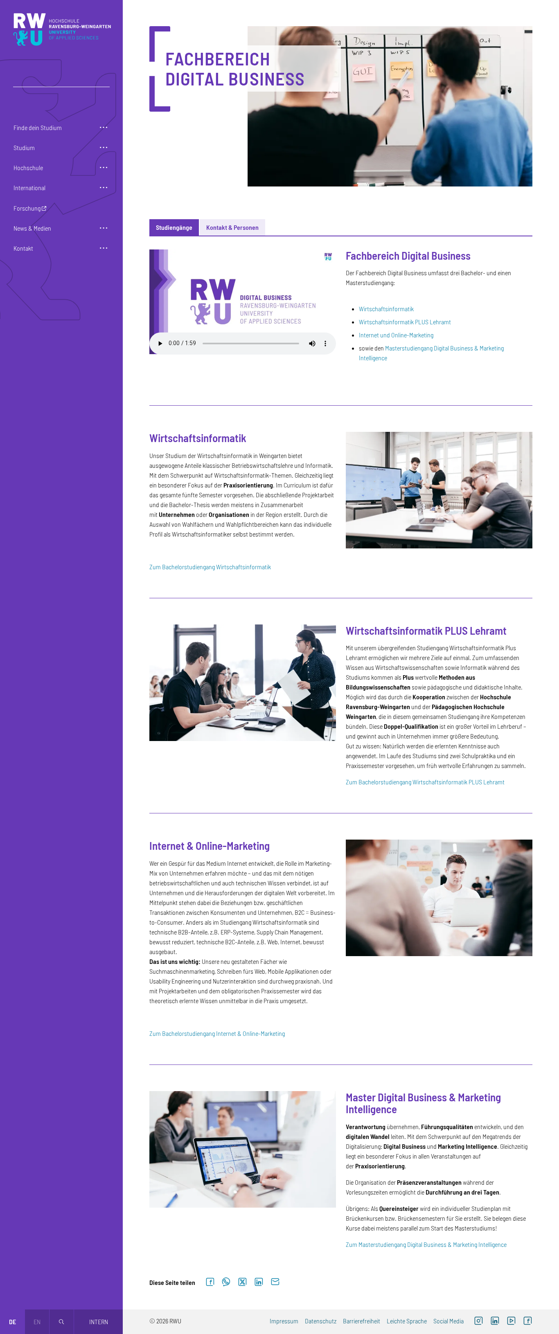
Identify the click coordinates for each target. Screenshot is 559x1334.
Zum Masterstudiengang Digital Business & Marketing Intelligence (426, 1244)
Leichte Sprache (407, 1321)
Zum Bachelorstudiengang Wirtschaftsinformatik (210, 566)
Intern (98, 1321)
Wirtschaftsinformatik (386, 308)
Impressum (284, 1321)
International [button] (29, 187)
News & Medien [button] (32, 228)
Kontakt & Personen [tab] (232, 227)
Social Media (448, 1321)
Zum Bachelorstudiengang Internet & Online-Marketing (217, 1033)
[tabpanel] (340, 742)
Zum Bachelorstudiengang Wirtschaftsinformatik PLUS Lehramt (425, 782)
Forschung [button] (27, 208)
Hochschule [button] (28, 167)
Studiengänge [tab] (174, 227)
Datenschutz (320, 1321)
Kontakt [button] (23, 248)
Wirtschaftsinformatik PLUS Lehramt (405, 322)
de (12, 1321)
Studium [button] (24, 147)
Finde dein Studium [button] (38, 127)
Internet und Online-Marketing (397, 335)
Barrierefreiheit (361, 1321)
